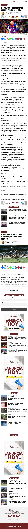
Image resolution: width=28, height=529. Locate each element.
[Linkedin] (16, 39)
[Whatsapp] (10, 39)
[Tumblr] (21, 39)
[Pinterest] (18, 39)
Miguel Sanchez (9, 242)
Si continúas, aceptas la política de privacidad (12, 307)
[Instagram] (8, 39)
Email (2, 302)
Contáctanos (17, 520)
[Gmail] (23, 39)
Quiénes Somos (10, 520)
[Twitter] (5, 39)
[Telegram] (13, 39)
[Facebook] (2, 39)
